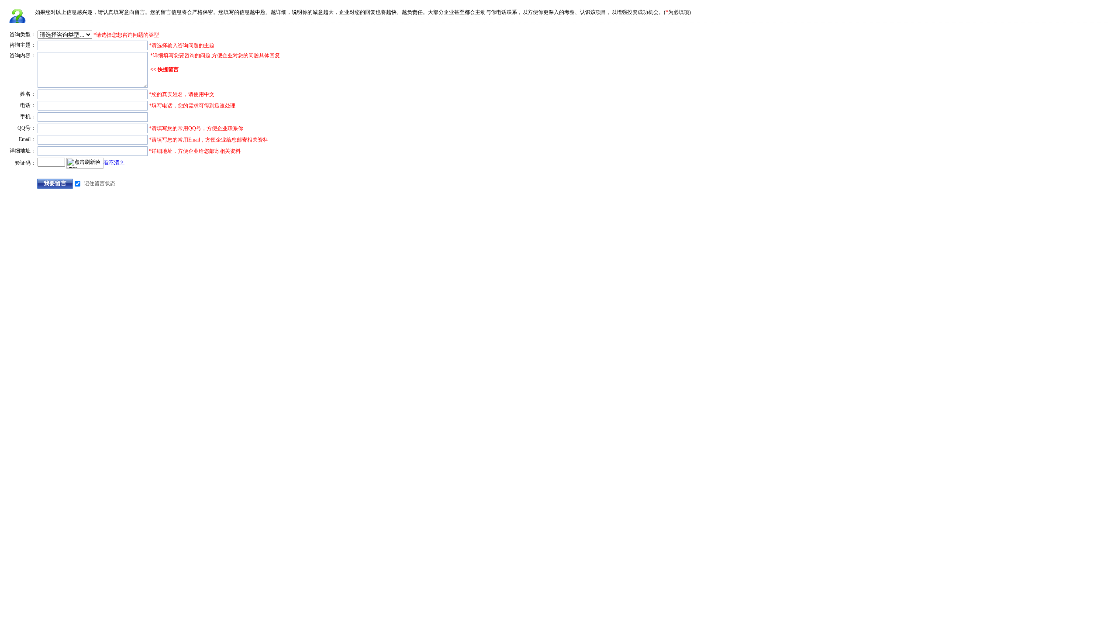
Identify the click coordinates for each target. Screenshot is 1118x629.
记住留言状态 (99, 183)
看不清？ (114, 162)
